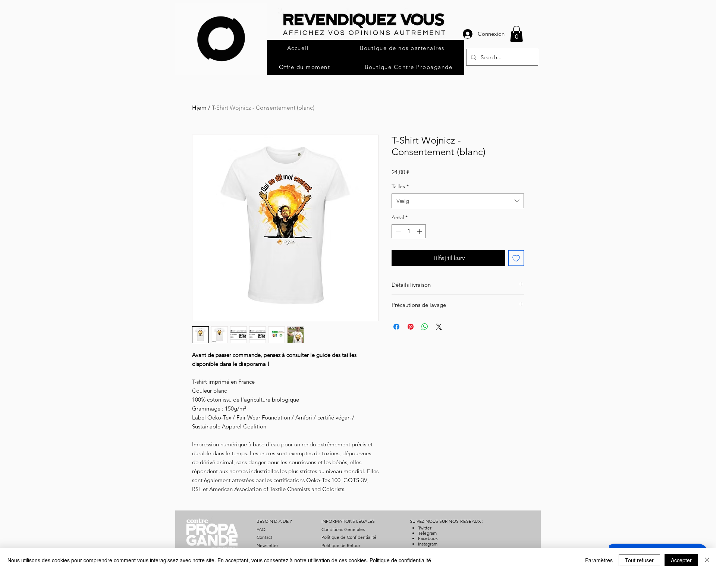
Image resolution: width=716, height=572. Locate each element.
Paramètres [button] (599, 560)
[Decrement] (397, 231)
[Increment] (420, 231)
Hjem (199, 107)
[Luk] (707, 560)
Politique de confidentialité (400, 560)
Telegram (427, 533)
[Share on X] (438, 326)
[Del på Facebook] (396, 326)
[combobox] (458, 201)
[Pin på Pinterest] (410, 326)
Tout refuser (639, 560)
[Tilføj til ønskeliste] (516, 258)
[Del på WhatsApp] (424, 326)
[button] (516, 34)
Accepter (681, 560)
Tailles (400, 186)
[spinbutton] (408, 231)
